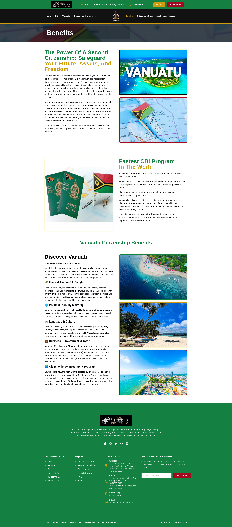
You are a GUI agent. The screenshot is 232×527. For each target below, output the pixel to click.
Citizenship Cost (145, 16)
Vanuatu (66, 16)
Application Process (166, 16)
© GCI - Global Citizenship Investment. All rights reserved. (70, 522)
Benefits (129, 16)
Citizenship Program (83, 16)
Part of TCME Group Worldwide (173, 522)
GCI (57, 16)
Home (48, 16)
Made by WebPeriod (107, 522)
